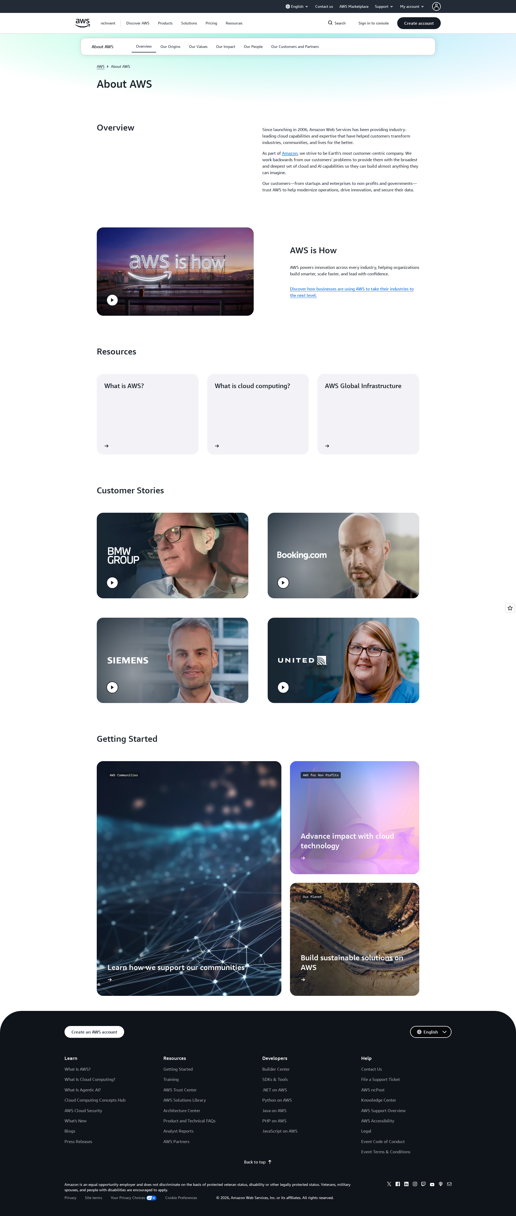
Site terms (93, 1197)
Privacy (70, 1197)
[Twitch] (423, 1185)
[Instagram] (415, 1185)
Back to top (255, 1162)
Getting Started (178, 1069)
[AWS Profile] (436, 6)
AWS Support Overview (383, 1110)
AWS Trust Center (180, 1089)
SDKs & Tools (275, 1079)
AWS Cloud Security (83, 1110)
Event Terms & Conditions (385, 1151)
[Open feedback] (510, 608)
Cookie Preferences (181, 1197)
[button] (138, 23)
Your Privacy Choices (128, 1197)
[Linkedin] (406, 1185)
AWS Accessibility (377, 1120)
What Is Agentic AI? (82, 1089)
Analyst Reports (178, 1131)
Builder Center (276, 1069)
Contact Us (371, 1069)
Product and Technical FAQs (189, 1120)
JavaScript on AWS (280, 1131)
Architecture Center (181, 1110)
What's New (75, 1120)
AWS (101, 66)
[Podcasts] (441, 1185)
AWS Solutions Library (184, 1100)
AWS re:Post (373, 1089)
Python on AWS (277, 1100)
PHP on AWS (274, 1120)
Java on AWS (274, 1110)
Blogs (69, 1131)
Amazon (290, 153)
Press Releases (78, 1141)
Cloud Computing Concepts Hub (95, 1100)
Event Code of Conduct (383, 1141)
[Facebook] (398, 1185)
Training (171, 1079)
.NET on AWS (274, 1089)
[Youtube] (432, 1185)
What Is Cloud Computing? (89, 1079)
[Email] (449, 1185)
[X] (389, 1185)
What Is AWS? (77, 1069)
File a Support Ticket (380, 1079)
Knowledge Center (378, 1100)
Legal (366, 1131)
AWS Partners (176, 1141)
